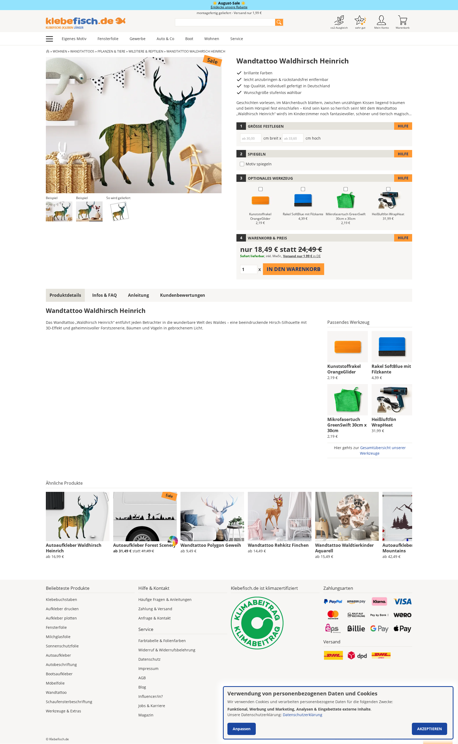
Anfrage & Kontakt (154, 618)
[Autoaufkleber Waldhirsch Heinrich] (77, 516)
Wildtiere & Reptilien (146, 51)
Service (236, 38)
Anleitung (138, 295)
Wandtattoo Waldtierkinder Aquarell (344, 548)
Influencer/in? (150, 696)
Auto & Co (165, 38)
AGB (142, 677)
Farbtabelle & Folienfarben (162, 640)
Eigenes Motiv (74, 38)
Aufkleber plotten (61, 618)
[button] (59, 211)
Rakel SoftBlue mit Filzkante (391, 369)
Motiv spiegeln (259, 163)
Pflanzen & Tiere (111, 51)
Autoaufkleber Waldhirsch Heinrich (74, 548)
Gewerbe (138, 38)
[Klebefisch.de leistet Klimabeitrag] (275, 623)
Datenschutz (149, 659)
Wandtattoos (82, 51)
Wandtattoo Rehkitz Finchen (278, 545)
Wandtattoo (56, 692)
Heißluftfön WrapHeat (384, 422)
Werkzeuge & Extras (63, 710)
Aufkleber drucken (62, 608)
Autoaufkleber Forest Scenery (144, 545)
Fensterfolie (108, 38)
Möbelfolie (55, 683)
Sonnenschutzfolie (62, 645)
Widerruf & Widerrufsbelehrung (166, 649)
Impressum (148, 668)
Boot (189, 38)
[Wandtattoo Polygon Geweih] (212, 516)
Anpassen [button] (241, 728)
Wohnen (211, 38)
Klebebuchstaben (61, 599)
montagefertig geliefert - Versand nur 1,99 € (229, 13)
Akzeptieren (429, 728)
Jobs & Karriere (151, 705)
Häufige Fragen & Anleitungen (165, 599)
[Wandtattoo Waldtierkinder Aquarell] (347, 516)
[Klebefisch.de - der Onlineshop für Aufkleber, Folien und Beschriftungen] (48, 51)
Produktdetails (65, 295)
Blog (142, 687)
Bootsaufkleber (59, 673)
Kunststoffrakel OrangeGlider (344, 369)
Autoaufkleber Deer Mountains (403, 548)
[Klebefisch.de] (107, 23)
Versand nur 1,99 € (302, 256)
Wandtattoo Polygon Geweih (210, 545)
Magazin (145, 714)
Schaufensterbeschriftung (69, 701)
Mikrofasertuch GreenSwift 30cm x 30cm (347, 424)
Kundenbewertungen (182, 295)
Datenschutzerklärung (302, 714)
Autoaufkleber (58, 655)
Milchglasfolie (58, 636)
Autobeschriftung (61, 664)
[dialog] (338, 713)
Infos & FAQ (104, 295)
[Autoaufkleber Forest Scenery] (145, 516)
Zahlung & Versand (155, 608)
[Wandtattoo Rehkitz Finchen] (279, 516)
